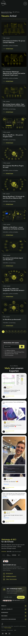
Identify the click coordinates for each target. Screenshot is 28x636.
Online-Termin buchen (11, 539)
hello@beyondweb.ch (11, 536)
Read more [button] (6, 392)
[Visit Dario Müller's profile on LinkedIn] (5, 439)
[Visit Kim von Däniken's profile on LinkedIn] (5, 422)
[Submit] (21, 346)
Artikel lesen (9, 48)
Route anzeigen (7, 587)
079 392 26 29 (9, 533)
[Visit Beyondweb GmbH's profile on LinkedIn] (4, 397)
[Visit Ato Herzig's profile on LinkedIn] (5, 388)
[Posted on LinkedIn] (24, 397)
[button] (14, 565)
